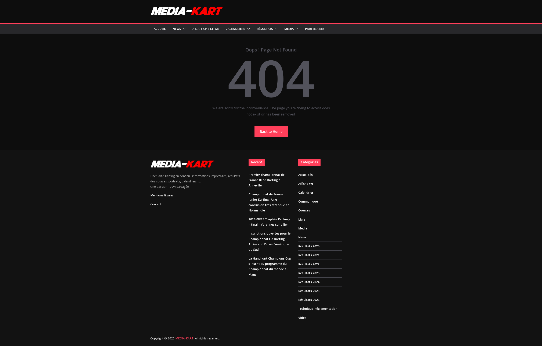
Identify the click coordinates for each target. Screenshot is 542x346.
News (177, 29)
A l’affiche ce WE (205, 29)
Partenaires (315, 29)
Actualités (305, 175)
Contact (155, 204)
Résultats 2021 (308, 255)
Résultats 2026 (308, 300)
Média (289, 29)
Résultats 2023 (308, 273)
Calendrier (305, 192)
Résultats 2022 (308, 264)
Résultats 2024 (308, 282)
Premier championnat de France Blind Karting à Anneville (267, 180)
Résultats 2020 (308, 246)
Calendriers (235, 29)
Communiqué (308, 201)
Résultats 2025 (308, 291)
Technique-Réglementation (317, 309)
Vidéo (302, 318)
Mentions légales (162, 195)
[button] (183, 29)
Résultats (265, 29)
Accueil (160, 29)
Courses (304, 210)
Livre (301, 219)
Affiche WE (306, 184)
